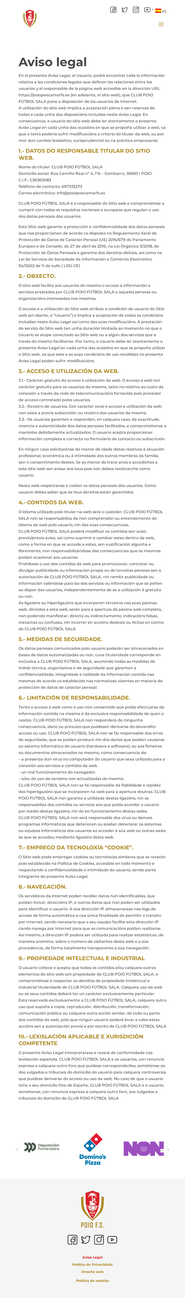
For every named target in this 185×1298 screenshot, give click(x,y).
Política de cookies (92, 1280)
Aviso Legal (92, 1257)
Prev (17, 1149)
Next (167, 1149)
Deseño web (92, 1272)
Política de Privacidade (92, 1265)
